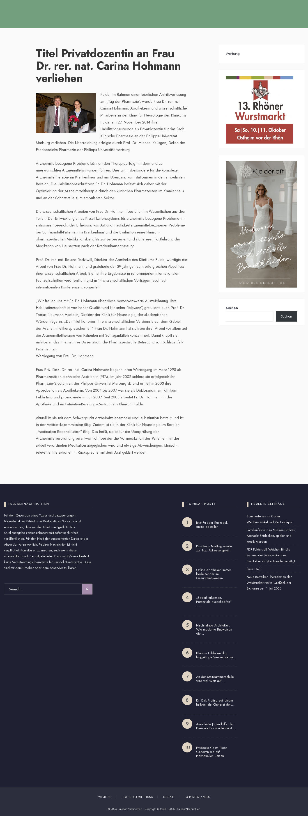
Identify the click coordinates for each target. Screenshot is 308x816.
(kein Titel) (253, 569)
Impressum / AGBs (197, 797)
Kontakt (169, 797)
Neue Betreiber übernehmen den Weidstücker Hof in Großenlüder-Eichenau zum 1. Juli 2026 (269, 583)
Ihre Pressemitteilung (137, 797)
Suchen (232, 307)
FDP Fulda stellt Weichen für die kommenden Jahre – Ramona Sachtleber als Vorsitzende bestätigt (271, 555)
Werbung (105, 797)
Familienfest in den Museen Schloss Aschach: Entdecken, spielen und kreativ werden (271, 536)
